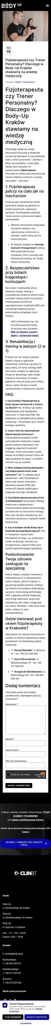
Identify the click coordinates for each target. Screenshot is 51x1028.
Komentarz (11, 704)
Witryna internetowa (15, 761)
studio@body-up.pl (14, 953)
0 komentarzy (29, 82)
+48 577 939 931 (13, 973)
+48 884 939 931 (13, 963)
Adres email (12, 750)
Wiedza (18, 82)
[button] (47, 5)
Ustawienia (25, 1023)
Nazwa (9, 739)
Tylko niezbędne (13, 1017)
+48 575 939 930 (13, 982)
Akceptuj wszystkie (37, 1017)
